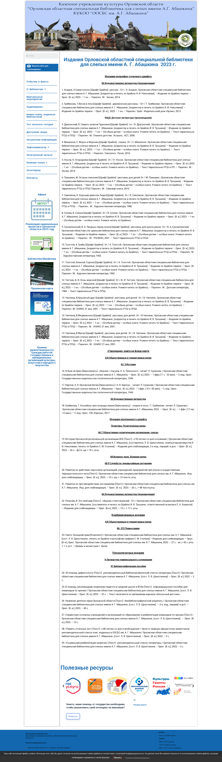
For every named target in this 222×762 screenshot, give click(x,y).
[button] (63, 685)
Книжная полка (36, 162)
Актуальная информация (42, 139)
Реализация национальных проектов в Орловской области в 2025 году (42, 227)
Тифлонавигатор (36, 147)
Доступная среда (37, 132)
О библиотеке (35, 89)
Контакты (32, 178)
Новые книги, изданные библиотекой (41, 115)
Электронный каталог (40, 155)
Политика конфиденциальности (137, 758)
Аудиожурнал (35, 107)
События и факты (37, 81)
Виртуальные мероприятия (35, 98)
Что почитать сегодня (40, 124)
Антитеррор (34, 170)
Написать (73, 716)
